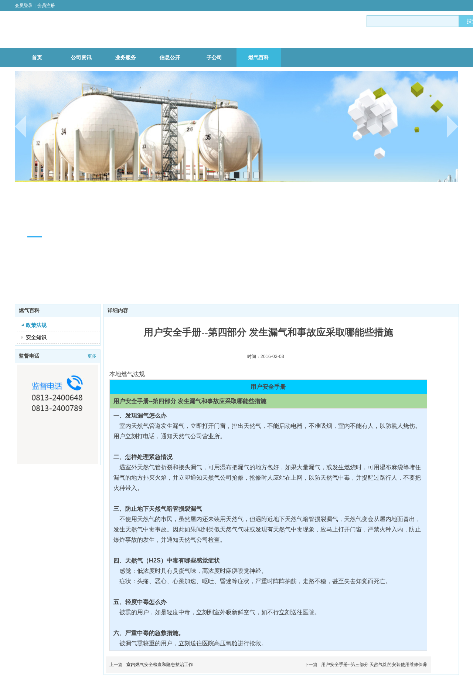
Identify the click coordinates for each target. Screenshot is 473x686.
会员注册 (46, 5)
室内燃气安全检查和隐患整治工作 (159, 664)
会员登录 (24, 5)
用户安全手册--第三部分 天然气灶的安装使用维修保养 (374, 664)
